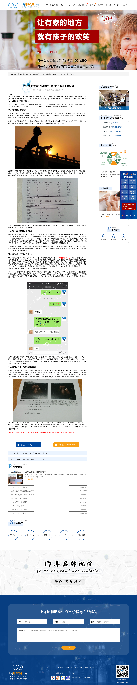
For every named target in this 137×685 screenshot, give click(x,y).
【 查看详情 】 (108, 217)
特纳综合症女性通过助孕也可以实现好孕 (31, 459)
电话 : (57, 622)
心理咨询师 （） (113, 135)
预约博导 (113, 240)
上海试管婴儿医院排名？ (35, 472)
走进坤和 (124, 5)
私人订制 (92, 5)
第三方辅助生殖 (82, 5)
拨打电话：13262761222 (67, 445)
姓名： (21, 622)
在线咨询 (103, 240)
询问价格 (123, 240)
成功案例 (79, 667)
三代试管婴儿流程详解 (19, 509)
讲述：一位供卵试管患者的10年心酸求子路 (32, 453)
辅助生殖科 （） (113, 123)
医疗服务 (116, 5)
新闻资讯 (108, 5)
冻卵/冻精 (72, 5)
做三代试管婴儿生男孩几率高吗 (22, 495)
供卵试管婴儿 (34, 74)
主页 (19, 74)
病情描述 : (22, 630)
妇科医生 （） (113, 131)
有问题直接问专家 (26, 445)
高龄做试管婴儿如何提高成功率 (22, 491)
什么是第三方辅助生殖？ (20, 498)
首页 (46, 5)
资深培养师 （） (113, 127)
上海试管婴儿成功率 (18, 513)
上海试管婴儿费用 (17, 506)
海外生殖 (63, 5)
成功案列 (100, 5)
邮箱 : (93, 622)
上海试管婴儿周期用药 (19, 502)
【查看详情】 (29, 479)
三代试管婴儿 (54, 5)
